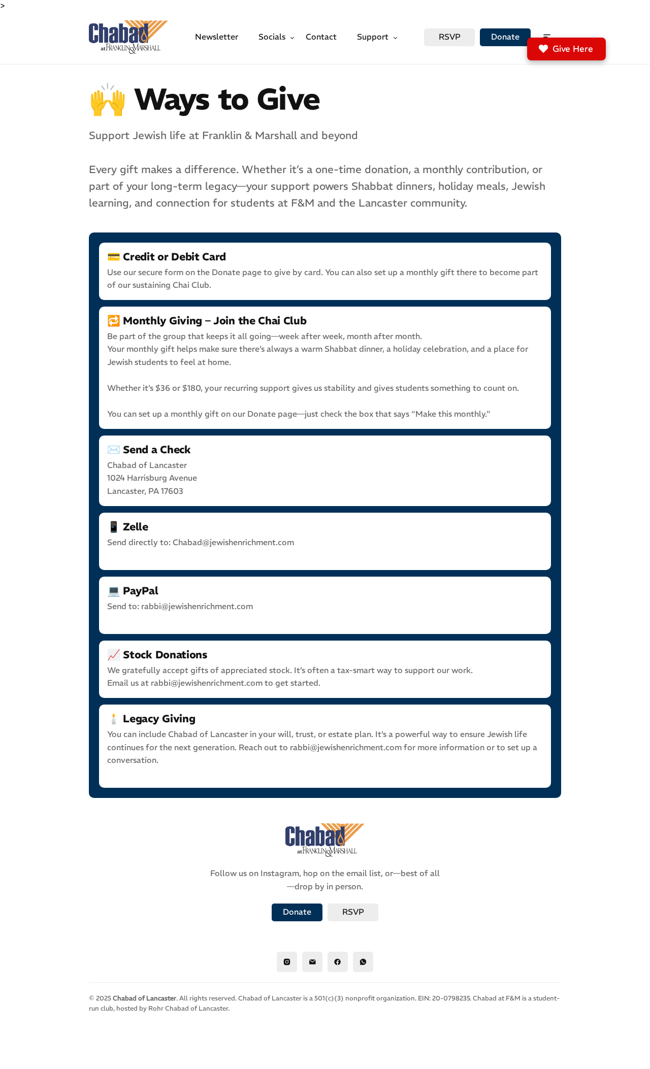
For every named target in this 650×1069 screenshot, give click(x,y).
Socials (271, 36)
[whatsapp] (363, 962)
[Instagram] (287, 962)
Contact (321, 36)
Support (372, 36)
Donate (505, 36)
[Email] (312, 962)
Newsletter (216, 36)
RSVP (450, 36)
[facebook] (338, 962)
